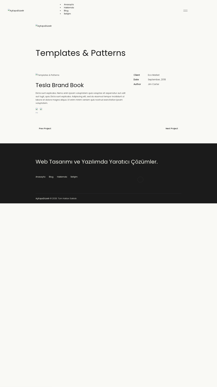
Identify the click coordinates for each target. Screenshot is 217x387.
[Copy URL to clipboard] (150, 91)
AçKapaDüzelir (43, 198)
